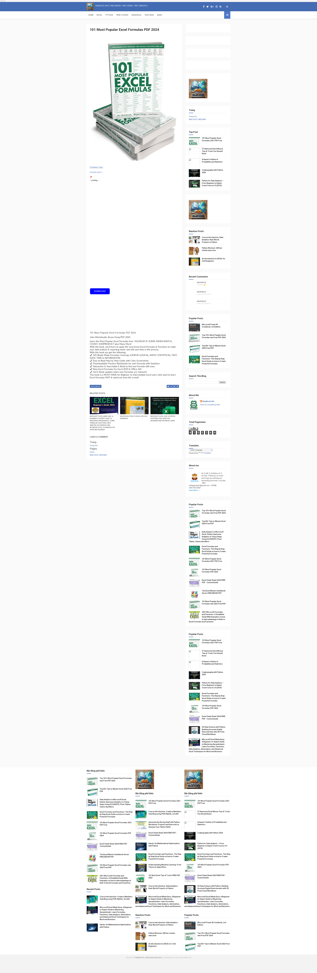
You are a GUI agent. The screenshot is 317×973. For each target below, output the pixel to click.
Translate (207, 453)
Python (109, 15)
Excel (99, 15)
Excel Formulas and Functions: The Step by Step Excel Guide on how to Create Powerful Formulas (116, 814)
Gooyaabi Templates (183, 958)
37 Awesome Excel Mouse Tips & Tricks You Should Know (212, 151)
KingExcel (137, 15)
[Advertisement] (134, 270)
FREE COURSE (122, 15)
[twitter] (207, 6)
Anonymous (201, 282)
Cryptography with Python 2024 (210, 833)
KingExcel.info (208, 401)
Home (90, 15)
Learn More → (194, 490)
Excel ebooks (95, 386)
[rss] (220, 6)
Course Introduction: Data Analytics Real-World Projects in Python (212, 239)
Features (149, 15)
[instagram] (216, 6)
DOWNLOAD (96, 167)
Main (159, 15)
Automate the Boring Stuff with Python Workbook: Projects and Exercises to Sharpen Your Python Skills (164, 824)
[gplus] (212, 6)
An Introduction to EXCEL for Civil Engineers (133, 417)
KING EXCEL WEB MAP (98, 455)
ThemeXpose (139, 958)
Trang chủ (94, 445)
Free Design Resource (154, 958)
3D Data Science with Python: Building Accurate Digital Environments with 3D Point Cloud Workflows (213, 888)
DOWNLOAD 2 (96, 172)
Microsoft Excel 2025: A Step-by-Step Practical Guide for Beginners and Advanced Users (163, 418)
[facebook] (204, 6)
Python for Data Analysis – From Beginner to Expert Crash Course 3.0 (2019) (213, 183)
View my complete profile (210, 405)
